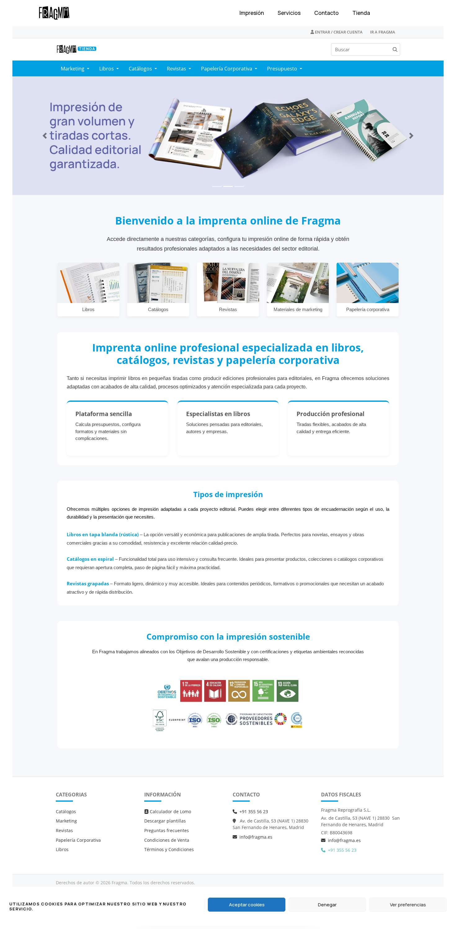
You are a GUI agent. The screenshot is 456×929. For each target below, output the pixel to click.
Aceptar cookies (247, 904)
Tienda (361, 12)
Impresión (251, 12)
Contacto (326, 12)
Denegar (327, 904)
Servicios (289, 12)
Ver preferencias (408, 904)
